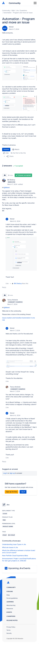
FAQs (8, 595)
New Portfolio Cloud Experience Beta (15, 555)
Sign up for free (11, 492)
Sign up (12, 473)
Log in (5, 473)
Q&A (13, 10)
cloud (4, 535)
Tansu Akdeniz (12, 300)
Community (15, 3)
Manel (11, 27)
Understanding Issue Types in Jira (14, 544)
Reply (4, 287)
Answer (6, 149)
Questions (23, 10)
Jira (17, 10)
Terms (8, 630)
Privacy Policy (10, 627)
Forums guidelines (12, 598)
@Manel (7, 187)
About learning (10, 605)
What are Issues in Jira (10, 547)
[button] (19, 72)
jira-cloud (11, 535)
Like (7, 283)
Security (9, 633)
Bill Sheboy (11, 180)
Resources (9, 608)
